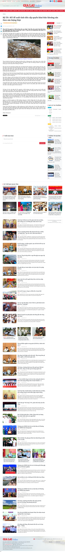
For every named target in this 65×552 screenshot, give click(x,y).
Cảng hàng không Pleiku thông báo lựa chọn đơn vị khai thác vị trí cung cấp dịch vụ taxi (54, 168)
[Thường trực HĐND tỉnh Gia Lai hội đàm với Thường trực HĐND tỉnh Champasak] (10, 430)
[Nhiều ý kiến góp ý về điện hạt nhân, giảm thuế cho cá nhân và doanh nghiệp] (25, 190)
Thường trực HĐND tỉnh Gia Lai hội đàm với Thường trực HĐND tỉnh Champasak (31, 427)
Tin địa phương (54, 58)
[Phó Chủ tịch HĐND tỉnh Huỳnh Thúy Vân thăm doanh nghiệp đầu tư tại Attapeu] (10, 516)
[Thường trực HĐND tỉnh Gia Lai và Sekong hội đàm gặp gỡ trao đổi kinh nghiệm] (10, 469)
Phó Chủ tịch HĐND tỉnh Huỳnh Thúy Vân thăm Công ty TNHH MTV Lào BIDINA (39, 460)
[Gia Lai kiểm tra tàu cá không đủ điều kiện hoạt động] (10, 481)
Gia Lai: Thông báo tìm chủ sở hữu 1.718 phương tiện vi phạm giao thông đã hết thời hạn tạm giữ (54, 150)
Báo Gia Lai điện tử (32, 6)
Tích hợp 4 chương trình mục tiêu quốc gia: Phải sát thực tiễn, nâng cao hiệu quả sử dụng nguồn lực (30, 368)
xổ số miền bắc (50, 220)
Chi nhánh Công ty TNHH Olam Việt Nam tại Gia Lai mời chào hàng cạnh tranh (54, 160)
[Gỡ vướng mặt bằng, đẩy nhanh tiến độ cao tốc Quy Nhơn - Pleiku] (10, 528)
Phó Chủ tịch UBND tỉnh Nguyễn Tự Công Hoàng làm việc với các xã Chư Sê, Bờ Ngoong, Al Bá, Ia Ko (54, 52)
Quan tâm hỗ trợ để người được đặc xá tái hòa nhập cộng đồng (30, 280)
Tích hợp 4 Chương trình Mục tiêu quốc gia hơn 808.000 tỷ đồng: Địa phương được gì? (29, 501)
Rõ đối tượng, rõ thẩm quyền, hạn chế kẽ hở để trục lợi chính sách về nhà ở (31, 244)
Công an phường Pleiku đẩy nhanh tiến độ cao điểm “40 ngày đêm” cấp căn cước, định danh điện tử (31, 232)
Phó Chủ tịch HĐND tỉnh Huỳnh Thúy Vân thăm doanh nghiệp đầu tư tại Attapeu (31, 513)
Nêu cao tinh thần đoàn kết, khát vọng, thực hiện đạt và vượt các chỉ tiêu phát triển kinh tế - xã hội (9, 460)
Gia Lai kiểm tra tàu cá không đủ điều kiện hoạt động (31, 477)
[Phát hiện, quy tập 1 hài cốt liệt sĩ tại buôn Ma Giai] (38, 331)
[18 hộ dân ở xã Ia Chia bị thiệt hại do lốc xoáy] (50, 27)
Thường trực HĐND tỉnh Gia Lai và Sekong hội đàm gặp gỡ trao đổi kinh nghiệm (31, 466)
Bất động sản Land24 (55, 220)
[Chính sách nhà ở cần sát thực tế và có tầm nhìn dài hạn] (40, 206)
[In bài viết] (1, 34)
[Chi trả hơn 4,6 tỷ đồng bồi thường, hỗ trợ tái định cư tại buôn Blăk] (25, 206)
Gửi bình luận (42, 143)
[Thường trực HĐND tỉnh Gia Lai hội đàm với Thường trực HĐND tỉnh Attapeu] (10, 492)
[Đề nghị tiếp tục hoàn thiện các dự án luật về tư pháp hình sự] (10, 271)
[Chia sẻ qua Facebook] (1, 23)
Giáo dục (31, 10)
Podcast (19, 1)
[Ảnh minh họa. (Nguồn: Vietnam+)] (24, 48)
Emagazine (33, 1)
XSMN (60, 220)
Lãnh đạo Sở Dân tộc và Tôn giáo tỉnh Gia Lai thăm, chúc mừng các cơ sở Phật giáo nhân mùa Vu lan (30, 220)
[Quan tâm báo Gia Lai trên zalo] (52, 1)
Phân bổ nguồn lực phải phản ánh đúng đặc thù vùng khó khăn (31, 315)
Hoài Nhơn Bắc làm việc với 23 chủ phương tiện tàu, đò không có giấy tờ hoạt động (40, 197)
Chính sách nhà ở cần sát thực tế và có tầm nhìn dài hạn (39, 213)
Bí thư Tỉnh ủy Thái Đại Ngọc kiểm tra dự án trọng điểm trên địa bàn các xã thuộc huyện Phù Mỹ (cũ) (23, 460)
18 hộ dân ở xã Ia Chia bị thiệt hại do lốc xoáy (57, 27)
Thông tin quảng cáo (54, 136)
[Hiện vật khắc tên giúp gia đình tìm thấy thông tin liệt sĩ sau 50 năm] (10, 441)
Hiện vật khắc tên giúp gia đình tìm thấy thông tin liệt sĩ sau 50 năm (31, 438)
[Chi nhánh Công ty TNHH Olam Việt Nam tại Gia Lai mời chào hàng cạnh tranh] (51, 158)
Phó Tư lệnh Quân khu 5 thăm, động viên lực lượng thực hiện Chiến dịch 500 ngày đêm (30, 415)
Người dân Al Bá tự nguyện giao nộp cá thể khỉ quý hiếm (58, 81)
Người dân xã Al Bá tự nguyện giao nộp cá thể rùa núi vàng (54, 98)
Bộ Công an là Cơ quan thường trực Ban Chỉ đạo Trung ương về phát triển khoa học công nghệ (23, 338)
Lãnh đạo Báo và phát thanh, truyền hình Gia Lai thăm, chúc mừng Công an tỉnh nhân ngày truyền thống (31, 391)
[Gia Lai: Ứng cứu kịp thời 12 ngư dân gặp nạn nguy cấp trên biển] (10, 259)
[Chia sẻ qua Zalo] (1, 26)
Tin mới (58, 23)
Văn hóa (49, 10)
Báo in (14, 1)
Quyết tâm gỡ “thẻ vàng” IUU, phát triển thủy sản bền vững (31, 403)
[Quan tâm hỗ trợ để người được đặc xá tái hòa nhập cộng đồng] (10, 283)
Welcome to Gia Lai (26, 1)
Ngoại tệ (49, 115)
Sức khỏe (36, 10)
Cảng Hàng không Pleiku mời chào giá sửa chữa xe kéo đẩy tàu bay (54, 142)
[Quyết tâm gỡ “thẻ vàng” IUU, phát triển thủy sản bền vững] (10, 406)
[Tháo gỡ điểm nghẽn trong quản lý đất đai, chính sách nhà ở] (50, 38)
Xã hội (57, 10)
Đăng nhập (60, 1)
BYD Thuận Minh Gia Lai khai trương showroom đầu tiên (54, 176)
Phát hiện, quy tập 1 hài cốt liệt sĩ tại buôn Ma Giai (38, 338)
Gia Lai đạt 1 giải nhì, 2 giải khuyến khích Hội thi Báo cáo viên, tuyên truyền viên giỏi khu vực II (54, 89)
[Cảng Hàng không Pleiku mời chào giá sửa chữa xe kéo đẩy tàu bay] (51, 141)
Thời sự (7, 10)
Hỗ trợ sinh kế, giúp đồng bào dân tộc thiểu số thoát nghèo (58, 74)
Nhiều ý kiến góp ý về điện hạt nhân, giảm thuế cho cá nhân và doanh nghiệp (24, 197)
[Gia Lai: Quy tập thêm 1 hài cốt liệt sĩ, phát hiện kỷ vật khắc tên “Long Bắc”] (50, 44)
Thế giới (10, 10)
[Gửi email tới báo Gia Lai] (56, 1)
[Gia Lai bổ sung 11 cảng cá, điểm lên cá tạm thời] (50, 32)
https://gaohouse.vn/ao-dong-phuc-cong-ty (54, 222)
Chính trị (15, 10)
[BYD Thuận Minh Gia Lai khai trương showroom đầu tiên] (51, 175)
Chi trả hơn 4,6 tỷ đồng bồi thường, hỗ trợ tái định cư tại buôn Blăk (24, 213)
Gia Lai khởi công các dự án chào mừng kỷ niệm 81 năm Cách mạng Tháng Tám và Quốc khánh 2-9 (31, 379)
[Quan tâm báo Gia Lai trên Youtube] (54, 1)
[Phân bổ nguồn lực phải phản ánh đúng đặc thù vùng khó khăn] (10, 318)
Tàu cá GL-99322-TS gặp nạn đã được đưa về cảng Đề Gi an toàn (9, 213)
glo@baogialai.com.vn (8, 544)
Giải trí (53, 10)
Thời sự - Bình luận (21, 10)
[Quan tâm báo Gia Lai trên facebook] (50, 1)
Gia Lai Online (10, 539)
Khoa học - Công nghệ (43, 10)
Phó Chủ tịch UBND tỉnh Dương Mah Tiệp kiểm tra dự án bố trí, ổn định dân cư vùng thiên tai (54, 213)
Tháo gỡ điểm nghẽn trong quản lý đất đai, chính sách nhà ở (58, 38)
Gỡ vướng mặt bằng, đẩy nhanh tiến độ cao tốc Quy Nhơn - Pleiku (30, 525)
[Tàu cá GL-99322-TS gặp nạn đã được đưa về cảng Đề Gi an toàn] (10, 206)
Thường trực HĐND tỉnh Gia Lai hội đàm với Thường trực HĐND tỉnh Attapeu (31, 489)
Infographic (39, 1)
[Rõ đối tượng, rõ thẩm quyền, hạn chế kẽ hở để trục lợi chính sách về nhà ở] (10, 247)
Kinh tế (27, 10)
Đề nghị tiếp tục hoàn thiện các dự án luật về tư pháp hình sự (31, 268)
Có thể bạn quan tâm (11, 184)
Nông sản (49, 107)
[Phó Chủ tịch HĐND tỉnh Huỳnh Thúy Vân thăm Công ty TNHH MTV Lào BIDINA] (38, 453)
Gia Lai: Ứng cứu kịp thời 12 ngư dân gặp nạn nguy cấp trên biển (31, 256)
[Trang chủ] (4, 11)
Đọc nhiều (50, 23)
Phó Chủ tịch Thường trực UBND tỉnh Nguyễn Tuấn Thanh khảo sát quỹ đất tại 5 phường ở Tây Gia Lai (9, 198)
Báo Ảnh (9, 1)
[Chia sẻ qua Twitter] (1, 29)
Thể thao (61, 10)
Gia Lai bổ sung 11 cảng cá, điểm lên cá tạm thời (58, 32)
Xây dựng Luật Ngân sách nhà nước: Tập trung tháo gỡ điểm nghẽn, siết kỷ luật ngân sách (31, 356)
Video (5, 1)
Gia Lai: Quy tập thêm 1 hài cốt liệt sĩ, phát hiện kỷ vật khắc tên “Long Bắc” (54, 45)
